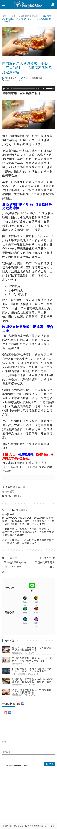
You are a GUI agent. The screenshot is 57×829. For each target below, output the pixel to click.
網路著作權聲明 (13, 495)
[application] (28, 88)
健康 (14, 16)
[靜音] (44, 89)
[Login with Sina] (18, 703)
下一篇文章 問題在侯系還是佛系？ (44, 562)
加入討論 (10, 703)
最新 (27, 16)
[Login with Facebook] (22, 703)
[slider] (50, 88)
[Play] (4, 89)
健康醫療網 (37, 78)
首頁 (4, 16)
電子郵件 (6, 752)
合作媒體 (20, 16)
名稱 (4, 741)
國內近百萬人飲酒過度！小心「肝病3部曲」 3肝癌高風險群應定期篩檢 (27, 467)
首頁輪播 (34, 16)
